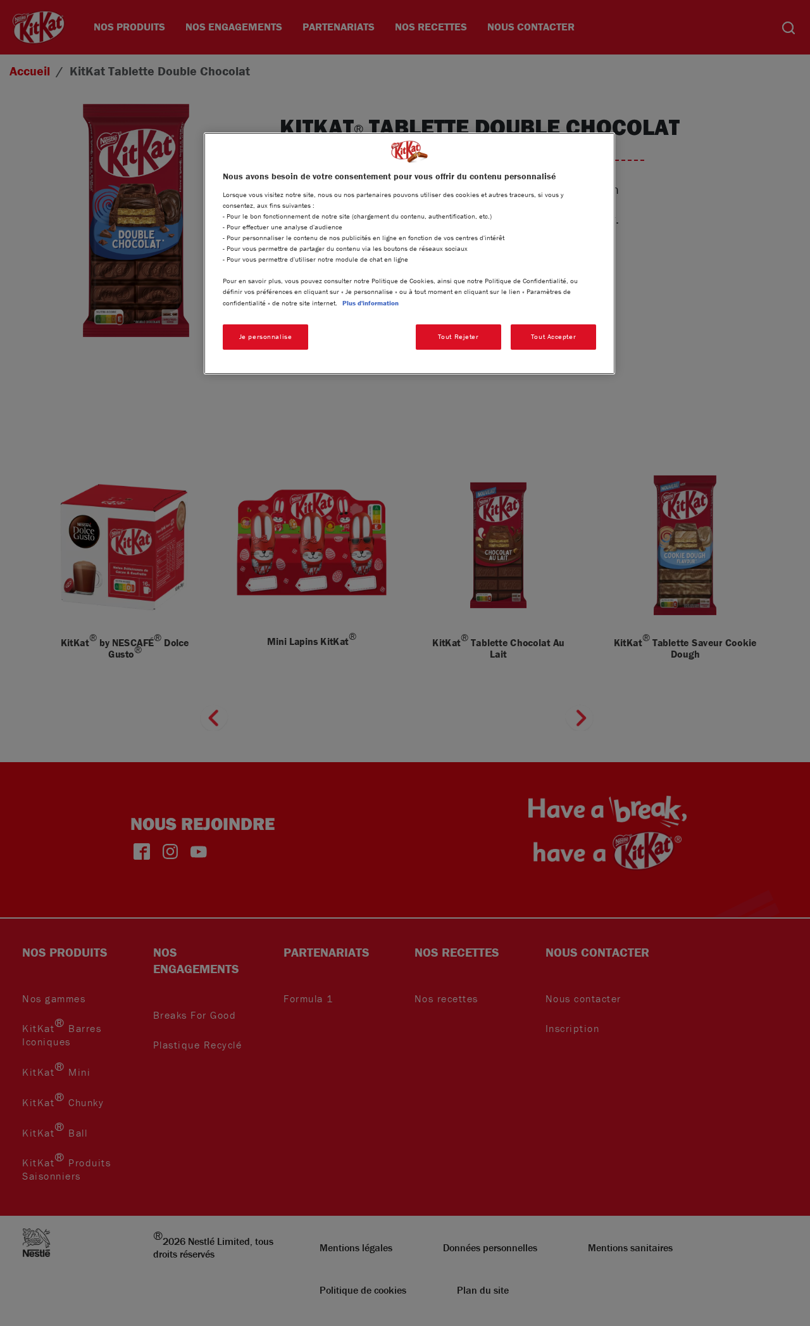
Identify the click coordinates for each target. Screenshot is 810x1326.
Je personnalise (265, 336)
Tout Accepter (553, 336)
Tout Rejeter (458, 336)
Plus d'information (370, 302)
